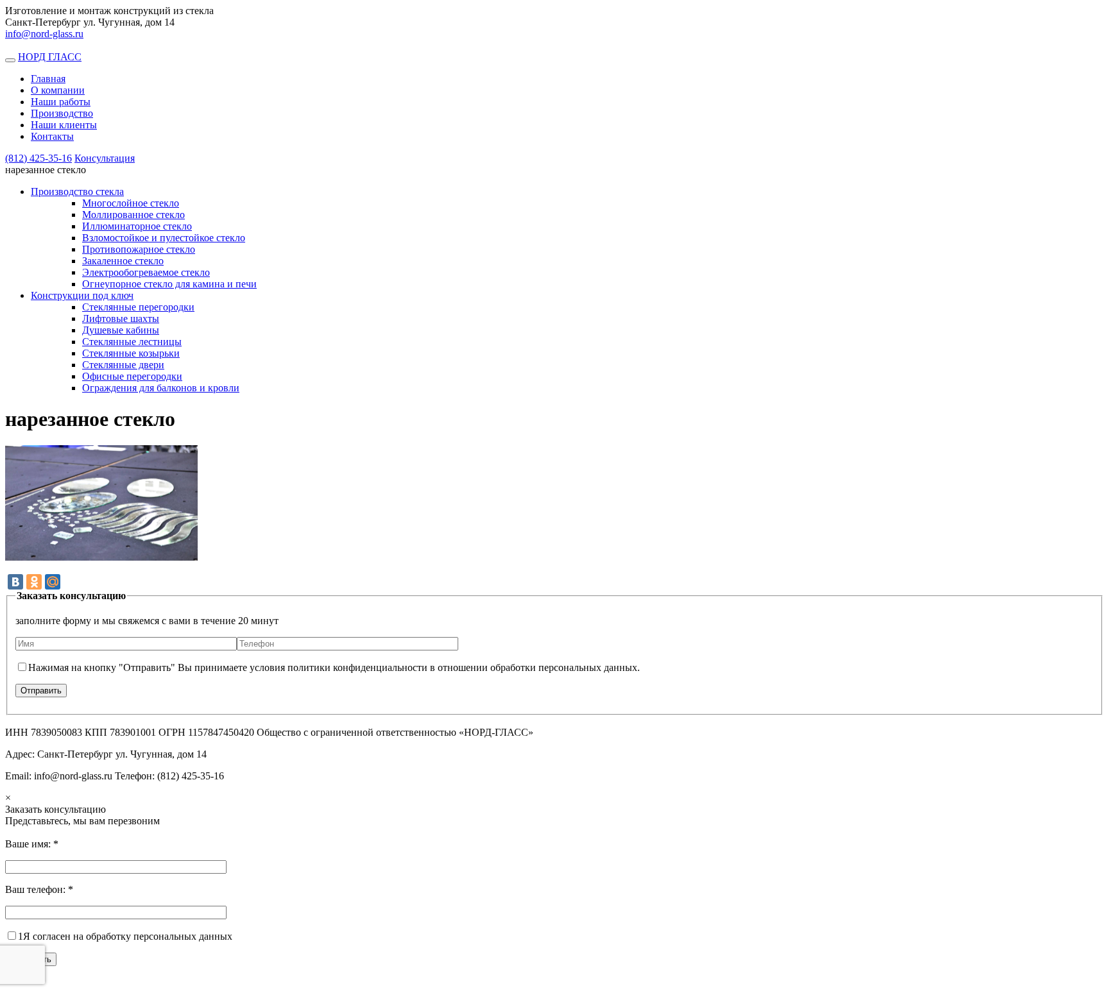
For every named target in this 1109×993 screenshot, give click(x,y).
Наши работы (60, 101)
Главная (48, 78)
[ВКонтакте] (15, 582)
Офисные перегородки (132, 376)
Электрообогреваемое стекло (146, 272)
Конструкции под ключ (82, 295)
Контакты (52, 136)
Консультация (104, 158)
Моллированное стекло (133, 214)
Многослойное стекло (130, 203)
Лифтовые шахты (120, 318)
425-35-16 (38, 158)
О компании (58, 90)
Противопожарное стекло (138, 249)
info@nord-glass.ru (44, 33)
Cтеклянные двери (123, 364)
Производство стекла (77, 191)
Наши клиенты (64, 124)
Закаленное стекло (123, 260)
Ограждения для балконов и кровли (160, 387)
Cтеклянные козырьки (131, 353)
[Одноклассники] (34, 582)
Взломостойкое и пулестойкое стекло (163, 237)
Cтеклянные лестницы (132, 341)
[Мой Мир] (52, 582)
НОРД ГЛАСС (50, 56)
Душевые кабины (120, 330)
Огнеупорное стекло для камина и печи (169, 283)
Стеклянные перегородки (138, 306)
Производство (62, 113)
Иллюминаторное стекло (137, 226)
